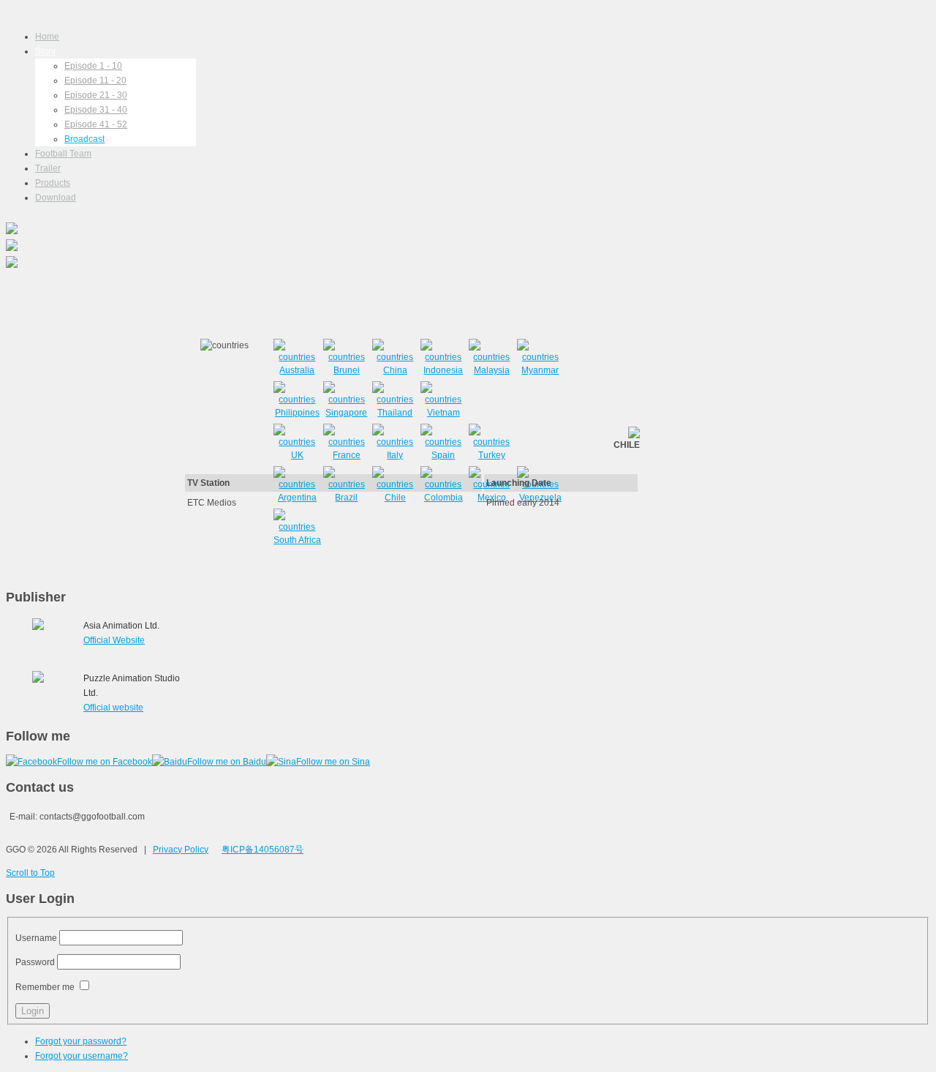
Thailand (394, 413)
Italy (395, 455)
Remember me (45, 987)
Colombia (443, 497)
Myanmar (540, 370)
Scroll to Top (30, 873)
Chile (395, 497)
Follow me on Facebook (104, 762)
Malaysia (492, 370)
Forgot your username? (81, 1056)
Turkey (491, 455)
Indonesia (443, 370)
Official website (113, 707)
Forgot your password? (81, 1041)
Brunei (346, 370)
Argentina (297, 497)
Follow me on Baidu (226, 762)
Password (35, 962)
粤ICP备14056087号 (262, 849)
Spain (443, 455)
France (347, 455)
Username (36, 938)
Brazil (346, 497)
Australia (296, 370)
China (395, 370)
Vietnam (443, 413)
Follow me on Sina (333, 762)
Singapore (346, 413)
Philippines (297, 413)
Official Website (114, 640)
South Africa (297, 540)
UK (297, 455)
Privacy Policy (180, 849)
